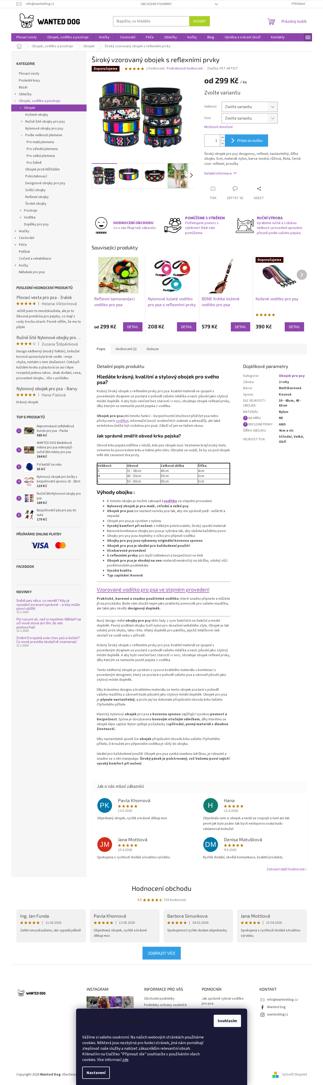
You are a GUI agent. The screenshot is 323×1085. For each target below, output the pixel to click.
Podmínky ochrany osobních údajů (165, 1007)
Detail (132, 327)
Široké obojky (35, 203)
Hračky (24, 231)
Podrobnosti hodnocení (185, 68)
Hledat (199, 21)
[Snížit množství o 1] (222, 143)
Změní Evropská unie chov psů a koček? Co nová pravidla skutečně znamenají (48, 640)
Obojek (29, 107)
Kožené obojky (36, 114)
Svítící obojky (35, 190)
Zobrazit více (161, 953)
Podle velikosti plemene (43, 135)
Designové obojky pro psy (45, 183)
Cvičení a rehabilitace (35, 258)
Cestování (26, 237)
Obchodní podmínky (156, 4)
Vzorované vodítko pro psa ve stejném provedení (153, 589)
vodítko (170, 501)
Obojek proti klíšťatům (42, 169)
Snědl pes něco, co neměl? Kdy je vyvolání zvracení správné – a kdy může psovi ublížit (48, 604)
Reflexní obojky (37, 197)
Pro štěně (34, 162)
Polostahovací (36, 176)
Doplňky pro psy (36, 224)
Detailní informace (218, 173)
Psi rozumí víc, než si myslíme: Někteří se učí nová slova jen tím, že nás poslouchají (48, 623)
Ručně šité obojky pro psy (45, 121)
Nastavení (96, 1073)
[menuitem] (26, 37)
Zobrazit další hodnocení (285, 869)
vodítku (121, 420)
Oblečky (25, 94)
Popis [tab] (101, 349)
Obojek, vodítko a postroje (39, 100)
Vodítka (29, 217)
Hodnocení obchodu (162, 888)
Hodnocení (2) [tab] (126, 349)
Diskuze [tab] (153, 349)
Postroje (30, 210)
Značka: (222, 68)
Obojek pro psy (292, 375)
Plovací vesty (29, 73)
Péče (23, 244)
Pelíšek (24, 251)
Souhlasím (227, 1021)
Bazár (23, 87)
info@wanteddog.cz (282, 999)
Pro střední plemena (42, 149)
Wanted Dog (276, 1007)
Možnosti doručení (218, 127)
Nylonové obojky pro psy (44, 128)
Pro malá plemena (40, 142)
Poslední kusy (29, 80)
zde (125, 1060)
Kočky (23, 265)
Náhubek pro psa (32, 272)
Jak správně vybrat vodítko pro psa (223, 1001)
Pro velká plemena (41, 155)
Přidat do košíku (250, 140)
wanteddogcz (277, 1014)
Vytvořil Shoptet (294, 1074)
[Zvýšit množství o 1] (222, 138)
